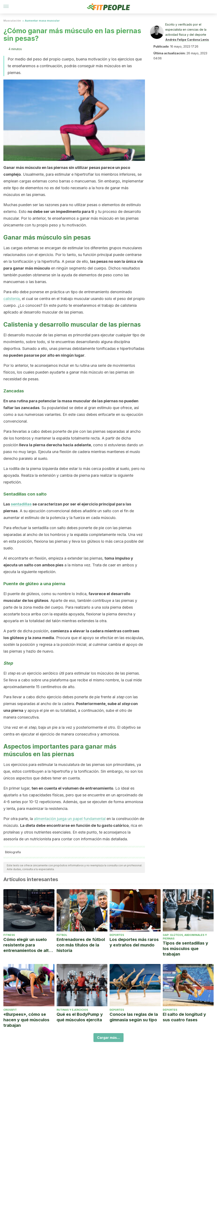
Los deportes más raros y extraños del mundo (134, 942)
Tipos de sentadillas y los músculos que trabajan (185, 949)
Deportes (117, 935)
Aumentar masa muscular (42, 20)
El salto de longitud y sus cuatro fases (184, 1017)
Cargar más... (108, 1037)
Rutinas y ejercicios (72, 1009)
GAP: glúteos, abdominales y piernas (185, 936)
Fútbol (62, 935)
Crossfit (10, 1009)
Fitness (9, 935)
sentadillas (21, 504)
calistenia (11, 298)
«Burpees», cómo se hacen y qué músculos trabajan (26, 1020)
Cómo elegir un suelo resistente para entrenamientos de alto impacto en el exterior (27, 945)
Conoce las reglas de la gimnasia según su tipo (134, 1017)
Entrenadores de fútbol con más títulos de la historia (81, 945)
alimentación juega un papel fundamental (70, 818)
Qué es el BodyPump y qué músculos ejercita (80, 1017)
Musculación (12, 20)
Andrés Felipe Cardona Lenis (187, 39)
